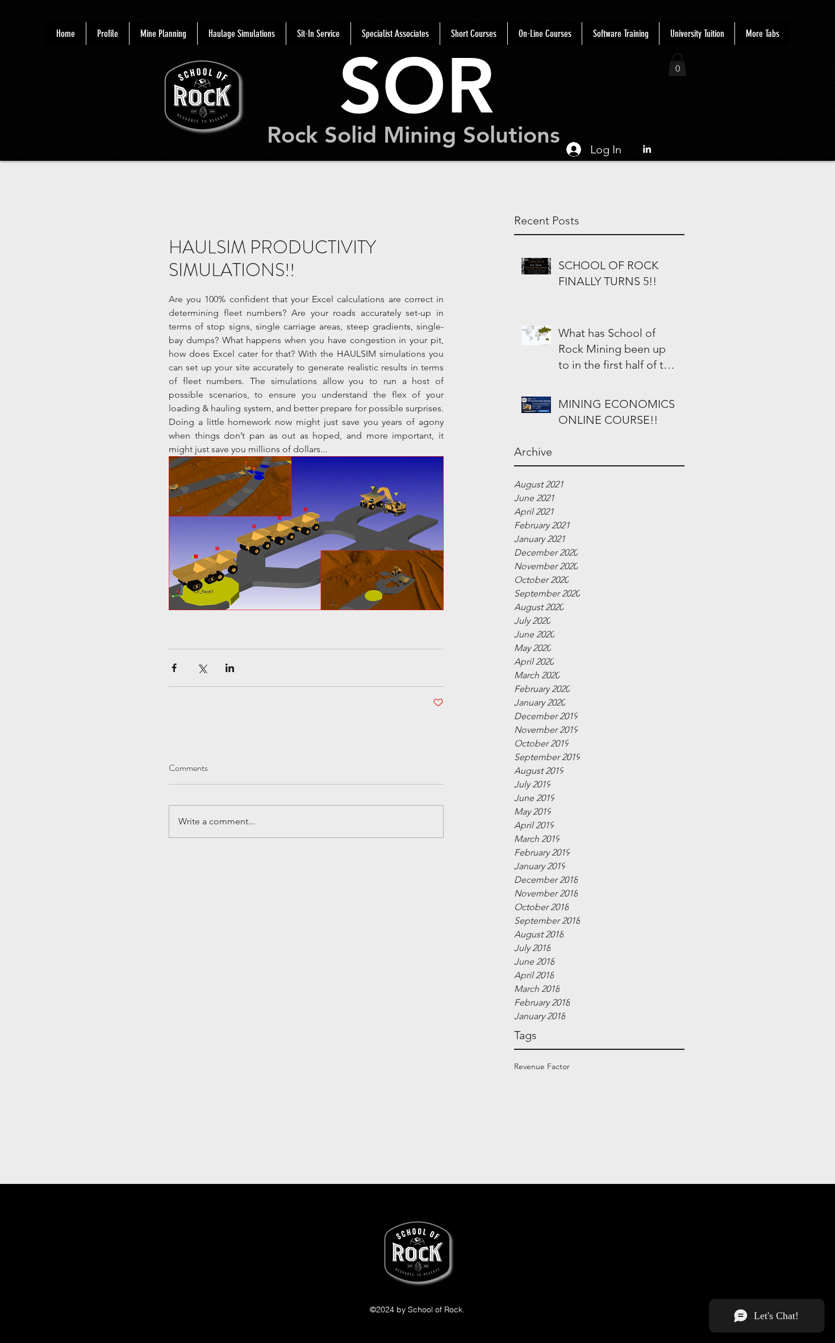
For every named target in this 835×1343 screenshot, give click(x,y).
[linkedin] (647, 149)
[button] (677, 64)
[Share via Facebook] (174, 667)
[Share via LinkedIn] (229, 667)
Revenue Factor (542, 1066)
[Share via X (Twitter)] (202, 667)
